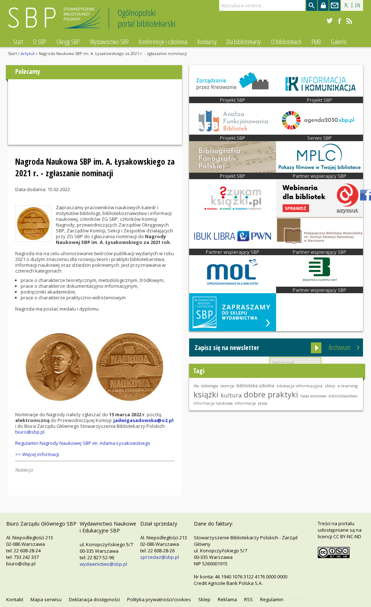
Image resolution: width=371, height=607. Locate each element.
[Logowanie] (323, 5)
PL (346, 5)
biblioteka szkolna (255, 386)
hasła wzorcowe (313, 396)
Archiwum (339, 347)
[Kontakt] (334, 5)
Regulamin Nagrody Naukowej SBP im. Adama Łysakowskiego (82, 443)
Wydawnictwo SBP (109, 41)
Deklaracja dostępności (94, 599)
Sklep (204, 599)
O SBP (39, 41)
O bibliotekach (286, 41)
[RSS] (349, 21)
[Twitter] (330, 21)
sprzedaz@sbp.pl (159, 557)
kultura (231, 395)
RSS (248, 599)
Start (18, 41)
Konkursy (207, 41)
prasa (262, 403)
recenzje (227, 385)
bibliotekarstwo (343, 396)
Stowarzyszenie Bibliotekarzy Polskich (56, 21)
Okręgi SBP (68, 41)
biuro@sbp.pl (30, 432)
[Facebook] (339, 21)
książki (205, 394)
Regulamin (271, 599)
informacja (245, 403)
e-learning (347, 385)
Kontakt (14, 599)
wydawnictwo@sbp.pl (103, 564)
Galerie (339, 41)
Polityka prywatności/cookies (159, 599)
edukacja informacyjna (299, 385)
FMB (316, 41)
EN (357, 5)
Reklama (227, 599)
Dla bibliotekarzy (243, 41)
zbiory (330, 385)
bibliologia (209, 385)
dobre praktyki (271, 394)
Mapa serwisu (46, 599)
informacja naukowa (213, 403)
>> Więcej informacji (37, 454)
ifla (196, 385)
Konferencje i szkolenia (163, 41)
